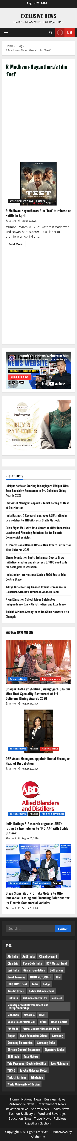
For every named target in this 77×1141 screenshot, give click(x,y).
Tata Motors (31, 1056)
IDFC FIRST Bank (17, 984)
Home (14, 1099)
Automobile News (20, 883)
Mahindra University (35, 998)
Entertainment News (21, 200)
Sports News (40, 1109)
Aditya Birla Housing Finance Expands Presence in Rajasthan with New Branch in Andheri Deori (36, 589)
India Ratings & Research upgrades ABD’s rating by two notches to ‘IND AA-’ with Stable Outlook (36, 517)
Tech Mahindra (59, 1063)
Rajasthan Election (38, 1123)
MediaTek (56, 998)
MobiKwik (13, 1015)
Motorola (29, 1015)
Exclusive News (38, 16)
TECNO (11, 1070)
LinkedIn (12, 998)
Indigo (46, 984)
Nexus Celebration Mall (21, 1021)
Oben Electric (59, 1021)
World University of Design (23, 1084)
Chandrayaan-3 (48, 956)
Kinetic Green (15, 991)
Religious (60, 1118)
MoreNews (60, 1132)
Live (69, 32)
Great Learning (16, 977)
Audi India (28, 956)
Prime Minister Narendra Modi (40, 1028)
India (35, 984)
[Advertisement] (38, 121)
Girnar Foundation (34, 970)
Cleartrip (12, 963)
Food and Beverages (52, 813)
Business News (18, 679)
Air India (12, 956)
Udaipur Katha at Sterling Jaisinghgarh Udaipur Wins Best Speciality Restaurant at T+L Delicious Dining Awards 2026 (37, 490)
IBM (58, 977)
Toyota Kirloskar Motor (33, 1070)
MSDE (42, 1015)
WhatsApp (37, 1077)
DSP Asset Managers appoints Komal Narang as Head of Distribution (38, 761)
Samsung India (46, 1042)
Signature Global (54, 1049)
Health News (60, 1109)
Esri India (13, 970)
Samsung (57, 1035)
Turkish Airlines (16, 1077)
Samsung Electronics (20, 1042)
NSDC (43, 1021)
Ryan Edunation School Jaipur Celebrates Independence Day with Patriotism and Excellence (36, 601)
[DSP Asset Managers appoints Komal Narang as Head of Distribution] (38, 732)
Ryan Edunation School (33, 1035)
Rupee (11, 1035)
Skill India (13, 1056)
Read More (17, 244)
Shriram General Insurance (23, 1049)
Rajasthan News (50, 679)
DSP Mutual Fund (56, 963)
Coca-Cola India (32, 963)
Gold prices (56, 970)
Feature (40, 200)
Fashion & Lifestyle (22, 1114)
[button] (6, 32)
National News (49, 748)
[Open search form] (50, 32)
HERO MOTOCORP (40, 977)
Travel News (42, 1118)
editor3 (12, 220)
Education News (20, 1118)
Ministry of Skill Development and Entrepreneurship (27, 1006)
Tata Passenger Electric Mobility (26, 1063)
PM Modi (12, 1028)
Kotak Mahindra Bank (41, 991)
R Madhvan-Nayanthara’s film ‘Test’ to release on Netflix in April (38, 184)
